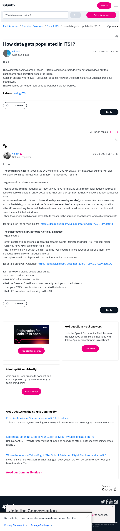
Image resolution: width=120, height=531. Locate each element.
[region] (46, 521)
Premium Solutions (32, 26)
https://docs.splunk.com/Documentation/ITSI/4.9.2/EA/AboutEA (75, 263)
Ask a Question (101, 15)
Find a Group (31, 391)
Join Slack (90, 348)
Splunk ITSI (53, 26)
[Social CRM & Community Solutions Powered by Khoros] (109, 488)
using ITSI (20, 93)
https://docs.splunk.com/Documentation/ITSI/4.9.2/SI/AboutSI (77, 223)
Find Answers (10, 26)
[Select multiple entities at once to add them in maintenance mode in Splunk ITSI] (111, 132)
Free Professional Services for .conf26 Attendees (37, 418)
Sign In (104, 5)
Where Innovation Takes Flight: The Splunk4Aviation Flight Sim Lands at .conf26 (56, 455)
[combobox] (42, 15)
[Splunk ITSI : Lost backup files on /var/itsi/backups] (117, 132)
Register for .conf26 (31, 350)
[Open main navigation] (116, 5)
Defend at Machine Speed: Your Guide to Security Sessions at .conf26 (50, 436)
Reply (109, 112)
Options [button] (110, 26)
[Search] (75, 15)
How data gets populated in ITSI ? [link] (81, 26)
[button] (116, 37)
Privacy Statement (14, 525)
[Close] (87, 516)
